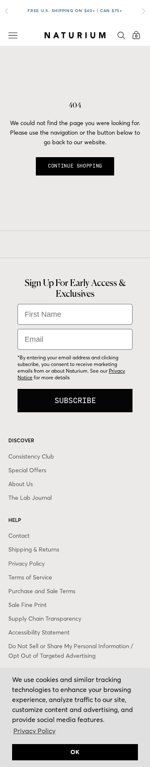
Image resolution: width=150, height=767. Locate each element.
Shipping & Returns (33, 549)
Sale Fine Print (27, 605)
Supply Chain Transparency (44, 618)
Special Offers (27, 470)
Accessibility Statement (39, 632)
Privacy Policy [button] (34, 731)
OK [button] (75, 752)
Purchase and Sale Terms (41, 591)
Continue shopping (75, 166)
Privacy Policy (26, 563)
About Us (20, 484)
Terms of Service (30, 577)
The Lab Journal (30, 497)
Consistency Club (31, 456)
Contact (19, 535)
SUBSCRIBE (75, 400)
